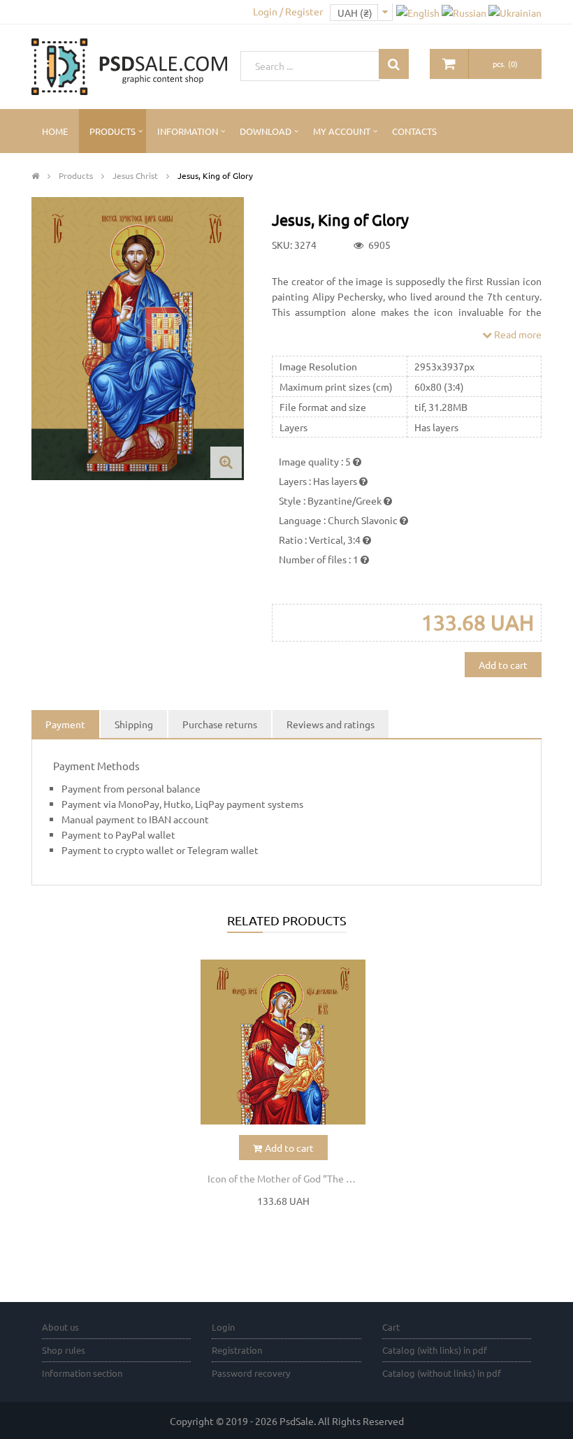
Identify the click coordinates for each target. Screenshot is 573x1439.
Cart (391, 1327)
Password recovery (251, 1373)
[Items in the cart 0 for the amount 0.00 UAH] (449, 64)
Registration (237, 1350)
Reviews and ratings (330, 724)
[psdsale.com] (129, 65)
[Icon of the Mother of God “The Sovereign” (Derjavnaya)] (283, 1042)
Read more (517, 334)
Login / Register (288, 11)
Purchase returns (219, 724)
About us (60, 1327)
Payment (65, 724)
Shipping (134, 724)
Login (223, 1327)
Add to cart (503, 664)
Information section (82, 1373)
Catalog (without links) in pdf (441, 1373)
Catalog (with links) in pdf (434, 1350)
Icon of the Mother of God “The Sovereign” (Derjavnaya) (287, 1178)
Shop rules (63, 1350)
